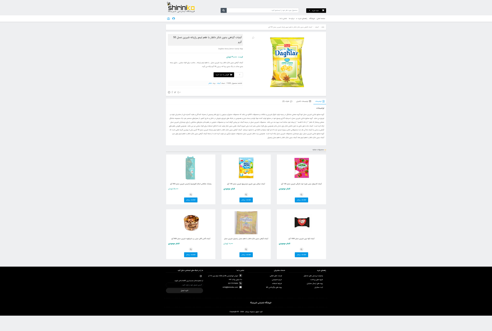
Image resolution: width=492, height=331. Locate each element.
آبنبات (317, 27)
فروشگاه (312, 18)
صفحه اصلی (321, 18)
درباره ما (291, 18)
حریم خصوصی (277, 279)
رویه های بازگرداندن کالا (274, 287)
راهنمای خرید (302, 18)
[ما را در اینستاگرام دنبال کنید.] (200, 276)
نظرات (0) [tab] (285, 101)
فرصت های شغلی (276, 275)
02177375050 (233, 283)
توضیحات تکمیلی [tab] (302, 101)
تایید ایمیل (184, 290)
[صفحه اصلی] (181, 7)
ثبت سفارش (318, 287)
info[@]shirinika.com (230, 287)
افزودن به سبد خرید (222, 74)
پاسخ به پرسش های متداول (313, 275)
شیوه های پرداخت (316, 279)
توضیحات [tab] (318, 101)
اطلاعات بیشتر (301, 200)
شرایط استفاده (277, 283)
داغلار (210, 83)
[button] (253, 38)
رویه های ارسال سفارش (315, 283)
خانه (322, 27)
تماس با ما (283, 18)
